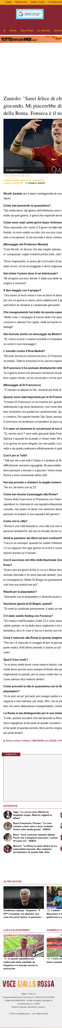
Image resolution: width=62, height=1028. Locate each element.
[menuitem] (4, 30)
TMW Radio (21, 2)
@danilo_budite (36, 183)
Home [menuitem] (13, 30)
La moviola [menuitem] (43, 30)
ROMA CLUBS (38, 2)
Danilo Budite (13, 183)
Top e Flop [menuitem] (26, 30)
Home (8, 2)
